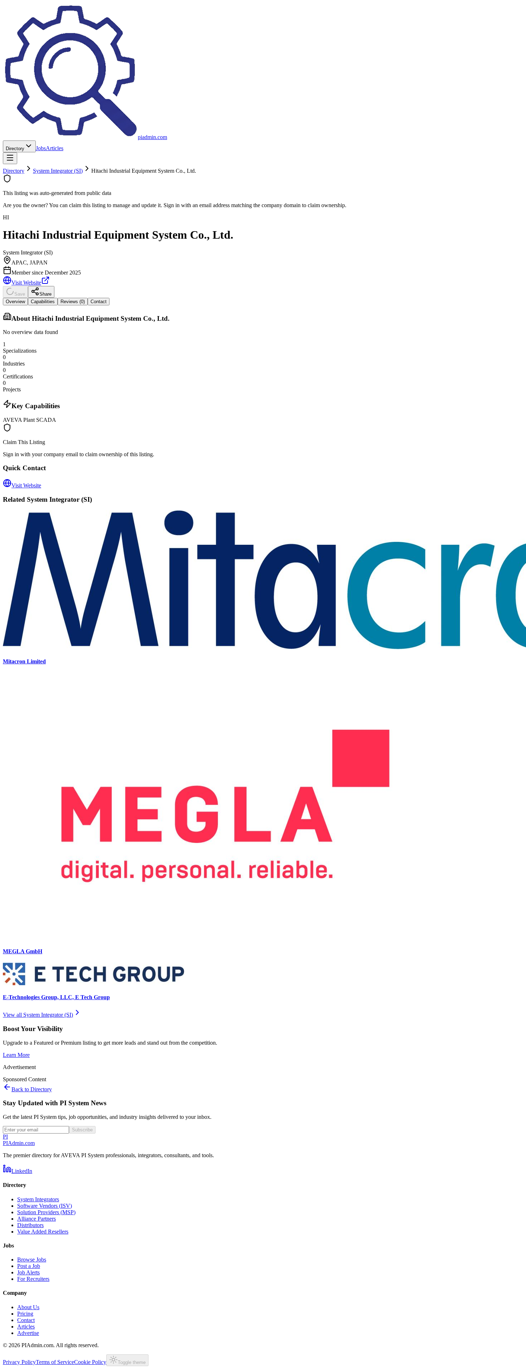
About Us (28, 1307)
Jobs (41, 148)
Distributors (30, 1225)
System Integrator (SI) (58, 171)
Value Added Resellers (42, 1232)
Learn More (16, 1055)
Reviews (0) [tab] (72, 301)
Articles (54, 148)
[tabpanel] (263, 367)
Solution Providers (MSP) (46, 1212)
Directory (15, 148)
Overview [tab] (15, 301)
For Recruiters (33, 1279)
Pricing (25, 1314)
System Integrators (38, 1199)
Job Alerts (28, 1272)
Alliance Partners (36, 1219)
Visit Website (26, 283)
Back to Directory (31, 1089)
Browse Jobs (31, 1259)
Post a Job (28, 1266)
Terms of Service (55, 1362)
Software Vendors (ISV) (44, 1206)
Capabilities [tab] (43, 301)
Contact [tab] (99, 301)
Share (45, 294)
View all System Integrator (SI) (38, 1015)
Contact (26, 1320)
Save (19, 294)
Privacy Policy (19, 1362)
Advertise (28, 1333)
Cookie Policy (90, 1362)
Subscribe (82, 1129)
